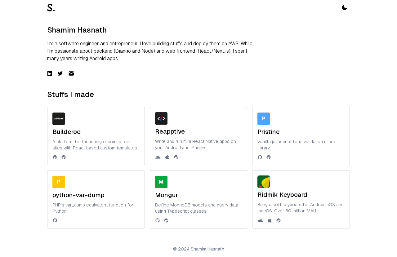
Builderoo (66, 131)
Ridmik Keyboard (282, 194)
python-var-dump (78, 195)
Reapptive (170, 131)
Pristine (268, 131)
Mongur (166, 195)
